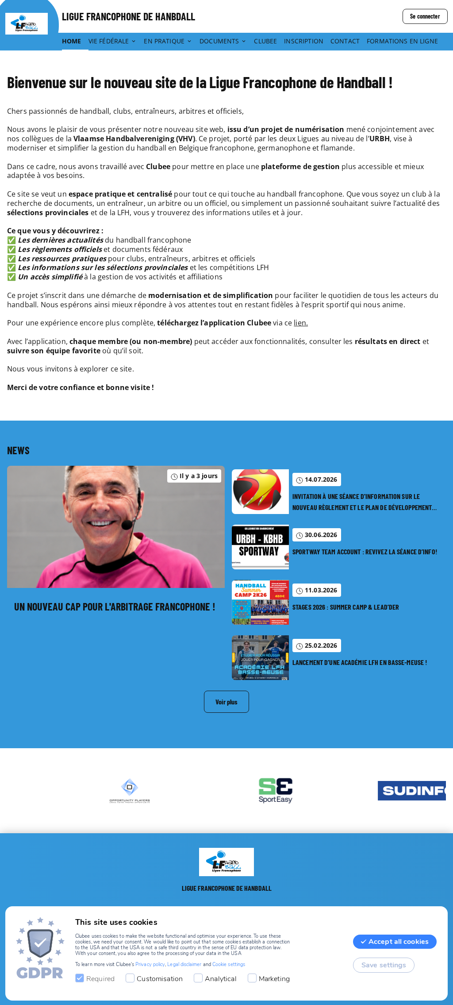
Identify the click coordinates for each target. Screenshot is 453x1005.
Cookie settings (228, 964)
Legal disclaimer (184, 964)
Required (100, 978)
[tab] (75, 41)
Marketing (274, 978)
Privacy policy (150, 964)
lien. (301, 323)
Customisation (160, 978)
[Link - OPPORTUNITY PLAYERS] (96, 790)
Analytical (221, 978)
